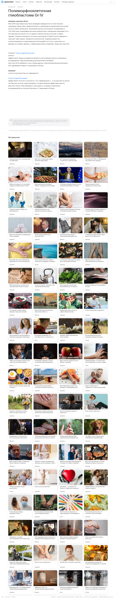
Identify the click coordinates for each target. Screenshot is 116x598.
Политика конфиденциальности (106, 596)
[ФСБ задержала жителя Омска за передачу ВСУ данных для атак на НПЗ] (45, 532)
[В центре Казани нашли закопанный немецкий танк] (70, 229)
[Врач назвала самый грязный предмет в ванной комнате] (70, 532)
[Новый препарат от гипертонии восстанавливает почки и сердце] (96, 355)
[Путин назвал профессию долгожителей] (45, 229)
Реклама (13, 596)
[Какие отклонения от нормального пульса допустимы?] (96, 380)
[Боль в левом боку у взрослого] (96, 305)
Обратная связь (78, 596)
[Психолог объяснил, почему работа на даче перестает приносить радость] (20, 405)
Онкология (20, 6)
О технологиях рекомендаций (90, 596)
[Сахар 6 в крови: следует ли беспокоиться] (20, 204)
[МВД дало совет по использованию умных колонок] (45, 582)
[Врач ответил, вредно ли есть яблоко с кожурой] (70, 355)
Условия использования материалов (65, 596)
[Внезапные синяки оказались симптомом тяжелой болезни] (45, 405)
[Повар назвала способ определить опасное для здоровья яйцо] (96, 179)
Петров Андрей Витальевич (25, 53)
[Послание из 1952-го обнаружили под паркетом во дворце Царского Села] (96, 153)
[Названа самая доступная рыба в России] (96, 279)
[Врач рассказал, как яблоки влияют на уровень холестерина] (45, 179)
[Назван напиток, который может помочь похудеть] (96, 481)
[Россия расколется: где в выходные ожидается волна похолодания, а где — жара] (96, 330)
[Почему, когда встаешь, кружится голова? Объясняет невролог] (96, 204)
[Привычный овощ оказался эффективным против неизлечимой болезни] (70, 305)
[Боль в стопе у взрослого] (45, 557)
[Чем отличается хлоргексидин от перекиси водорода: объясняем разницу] (20, 330)
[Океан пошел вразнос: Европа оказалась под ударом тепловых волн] (45, 254)
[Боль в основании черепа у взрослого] (70, 405)
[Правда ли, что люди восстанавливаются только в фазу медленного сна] (20, 532)
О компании (7, 596)
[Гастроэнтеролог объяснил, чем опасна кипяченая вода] (45, 279)
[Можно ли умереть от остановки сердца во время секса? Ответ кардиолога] (20, 179)
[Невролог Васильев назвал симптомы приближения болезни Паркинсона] (20, 557)
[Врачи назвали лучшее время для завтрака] (20, 380)
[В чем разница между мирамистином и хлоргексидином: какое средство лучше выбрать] (20, 506)
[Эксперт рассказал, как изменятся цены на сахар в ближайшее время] (45, 204)
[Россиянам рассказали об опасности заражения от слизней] (96, 557)
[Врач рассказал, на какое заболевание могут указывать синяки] (96, 254)
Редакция (53, 596)
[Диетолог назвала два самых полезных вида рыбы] (45, 153)
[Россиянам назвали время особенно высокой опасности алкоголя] (45, 380)
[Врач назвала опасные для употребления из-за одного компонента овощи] (70, 279)
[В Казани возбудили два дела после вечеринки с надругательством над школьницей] (70, 582)
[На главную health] (8, 2)
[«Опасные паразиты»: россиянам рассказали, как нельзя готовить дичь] (45, 431)
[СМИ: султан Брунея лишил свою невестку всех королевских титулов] (20, 355)
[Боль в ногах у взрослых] (45, 481)
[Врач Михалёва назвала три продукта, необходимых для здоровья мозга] (70, 380)
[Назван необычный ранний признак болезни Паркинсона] (70, 431)
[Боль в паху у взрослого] (96, 405)
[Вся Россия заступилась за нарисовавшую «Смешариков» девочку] (70, 506)
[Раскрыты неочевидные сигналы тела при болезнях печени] (70, 204)
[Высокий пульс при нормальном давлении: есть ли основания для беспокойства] (20, 254)
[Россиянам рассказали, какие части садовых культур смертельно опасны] (45, 506)
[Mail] (2, 2)
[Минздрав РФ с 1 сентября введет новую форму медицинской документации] (20, 582)
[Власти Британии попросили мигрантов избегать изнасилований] (45, 305)
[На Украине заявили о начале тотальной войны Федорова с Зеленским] (45, 355)
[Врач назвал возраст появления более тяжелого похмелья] (20, 456)
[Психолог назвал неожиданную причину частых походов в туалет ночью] (45, 456)
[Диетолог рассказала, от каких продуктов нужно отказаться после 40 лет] (96, 456)
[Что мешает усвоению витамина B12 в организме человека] (70, 254)
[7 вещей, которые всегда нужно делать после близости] (96, 229)
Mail (2, 596)
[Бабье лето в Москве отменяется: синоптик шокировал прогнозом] (96, 582)
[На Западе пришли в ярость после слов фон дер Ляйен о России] (70, 179)
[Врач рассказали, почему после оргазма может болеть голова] (20, 279)
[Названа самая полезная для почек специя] (70, 330)
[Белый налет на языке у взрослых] (70, 557)
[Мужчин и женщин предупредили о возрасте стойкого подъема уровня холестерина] (70, 456)
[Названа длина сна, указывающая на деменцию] (20, 153)
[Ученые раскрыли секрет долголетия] (20, 481)
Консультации (11, 6)
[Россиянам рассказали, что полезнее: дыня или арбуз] (96, 506)
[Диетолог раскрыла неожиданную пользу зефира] (20, 229)
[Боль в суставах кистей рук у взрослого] (96, 532)
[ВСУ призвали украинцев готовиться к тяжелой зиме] (70, 153)
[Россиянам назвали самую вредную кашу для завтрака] (20, 305)
